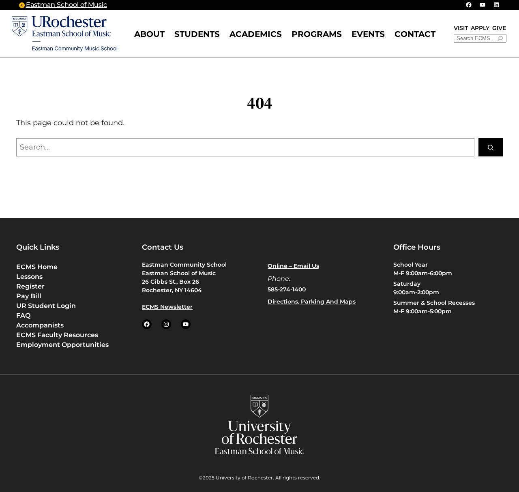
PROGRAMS (317, 34)
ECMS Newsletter (167, 306)
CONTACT (415, 34)
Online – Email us (293, 266)
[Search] (490, 147)
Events (368, 34)
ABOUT (149, 34)
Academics (255, 34)
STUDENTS (197, 34)
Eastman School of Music (66, 5)
